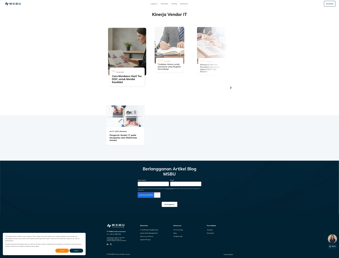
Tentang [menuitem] (210, 230)
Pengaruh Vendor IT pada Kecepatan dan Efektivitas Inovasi (123, 138)
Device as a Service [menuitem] (146, 236)
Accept (62, 250)
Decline (76, 250)
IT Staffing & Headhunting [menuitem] (149, 230)
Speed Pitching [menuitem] (145, 240)
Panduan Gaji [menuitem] (177, 236)
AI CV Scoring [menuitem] (178, 230)
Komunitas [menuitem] (210, 233)
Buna (334, 246)
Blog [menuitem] (174, 233)
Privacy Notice (170, 188)
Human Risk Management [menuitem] (149, 233)
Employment (203, 60)
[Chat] (332, 238)
